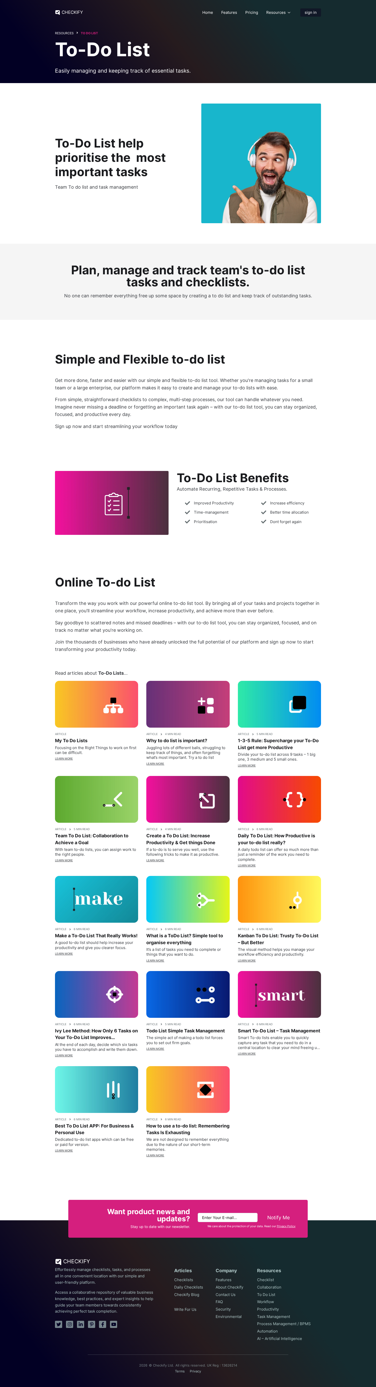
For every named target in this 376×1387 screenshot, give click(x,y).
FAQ (219, 1302)
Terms (180, 1371)
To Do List (89, 33)
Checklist (265, 1280)
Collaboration (269, 1287)
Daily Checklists (188, 1287)
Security (223, 1309)
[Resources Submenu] (289, 12)
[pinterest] (91, 1324)
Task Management (273, 1316)
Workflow (265, 1302)
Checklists (183, 1280)
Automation (267, 1331)
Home (207, 12)
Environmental (229, 1316)
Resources (276, 12)
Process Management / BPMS (284, 1324)
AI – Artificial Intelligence (279, 1338)
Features (229, 12)
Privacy (195, 1371)
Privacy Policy (286, 1226)
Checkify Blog (186, 1294)
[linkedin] (80, 1324)
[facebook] (102, 1324)
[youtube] (113, 1324)
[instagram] (69, 1324)
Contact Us (226, 1294)
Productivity (268, 1309)
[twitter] (58, 1324)
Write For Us (185, 1309)
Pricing (251, 12)
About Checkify (229, 1287)
